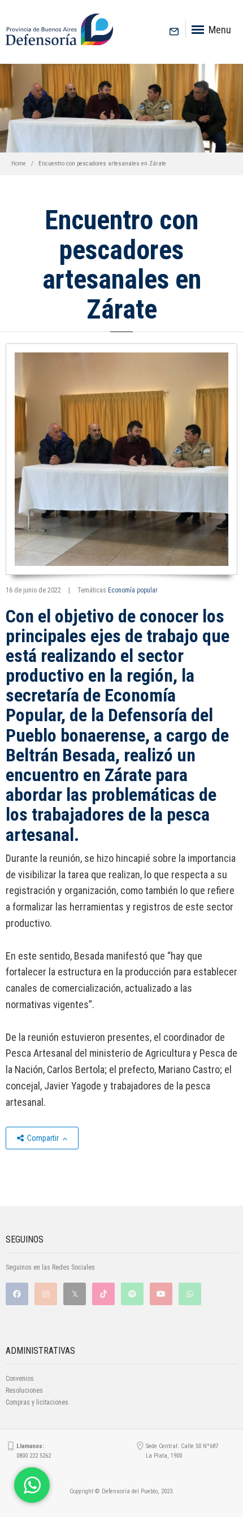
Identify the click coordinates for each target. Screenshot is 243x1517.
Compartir (43, 1138)
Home (18, 163)
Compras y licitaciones (37, 1402)
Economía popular (133, 590)
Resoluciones (24, 1390)
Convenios (20, 1379)
